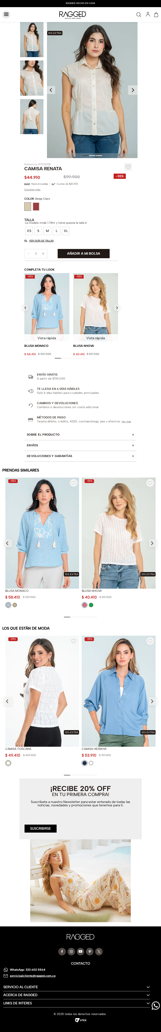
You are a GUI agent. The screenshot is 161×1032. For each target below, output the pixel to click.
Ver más (126, 421)
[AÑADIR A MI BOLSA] (84, 253)
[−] (28, 253)
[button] (29, 231)
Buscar (138, 14)
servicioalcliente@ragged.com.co (33, 976)
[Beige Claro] (27, 206)
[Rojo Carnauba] (36, 206)
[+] (43, 253)
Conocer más (32, 189)
